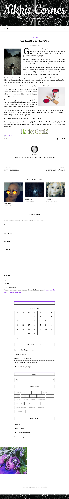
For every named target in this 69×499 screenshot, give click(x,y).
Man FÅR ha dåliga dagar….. (23, 367)
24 (40, 329)
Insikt (41, 396)
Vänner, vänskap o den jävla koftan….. (26, 362)
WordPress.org (19, 437)
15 (29, 325)
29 (29, 333)
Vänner (32, 407)
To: (5, 280)
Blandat (34, 37)
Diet (17, 396)
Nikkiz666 (7, 203)
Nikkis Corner (34, 10)
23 (34, 329)
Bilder (26, 392)
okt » (20, 338)
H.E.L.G (24, 396)
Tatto (28, 403)
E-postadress (8, 233)
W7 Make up (20, 411)
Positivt (41, 399)
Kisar (18, 399)
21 (23, 329)
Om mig (28, 487)
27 (17, 333)
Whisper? (7, 275)
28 (23, 333)
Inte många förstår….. (21, 354)
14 (23, 325)
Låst (33, 399)
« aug (16, 338)
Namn (6, 225)
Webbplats (7, 241)
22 (29, 329)
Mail (24, 487)
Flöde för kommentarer (22, 433)
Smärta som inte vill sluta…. (23, 358)
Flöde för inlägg (19, 428)
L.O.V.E (25, 399)
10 (40, 321)
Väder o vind (21, 407)
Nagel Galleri (43, 487)
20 (17, 329)
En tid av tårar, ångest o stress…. (24, 350)
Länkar (33, 487)
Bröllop (46, 392)
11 (46, 321)
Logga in (17, 424)
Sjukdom (19, 403)
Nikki (7, 139)
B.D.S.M (18, 392)
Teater (36, 403)
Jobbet (49, 396)
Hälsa (33, 396)
